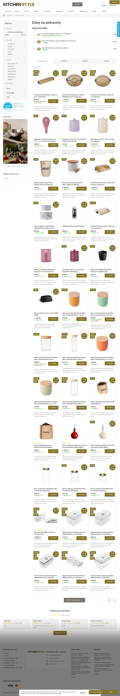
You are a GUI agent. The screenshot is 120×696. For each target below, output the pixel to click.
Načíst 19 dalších (73, 600)
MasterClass (11, 77)
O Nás (6, 653)
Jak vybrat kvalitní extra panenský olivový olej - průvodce (79, 654)
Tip (9, 52)
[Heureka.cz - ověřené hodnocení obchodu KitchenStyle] (15, 106)
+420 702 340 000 (53, 658)
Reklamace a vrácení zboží (11, 663)
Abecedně (106, 61)
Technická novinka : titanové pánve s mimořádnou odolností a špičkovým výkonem (80, 673)
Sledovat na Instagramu (16, 166)
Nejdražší (85, 61)
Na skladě (11, 44)
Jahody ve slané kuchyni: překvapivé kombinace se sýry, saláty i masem (80, 658)
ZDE (60, 693)
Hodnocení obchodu (60, 610)
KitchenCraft (11, 71)
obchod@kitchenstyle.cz (55, 655)
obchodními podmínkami (15, 184)
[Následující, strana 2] (109, 600)
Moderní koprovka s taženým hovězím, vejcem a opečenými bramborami (104, 665)
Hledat (77, 4)
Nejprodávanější (42, 61)
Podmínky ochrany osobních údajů (13, 667)
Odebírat (115, 2)
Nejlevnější (64, 61)
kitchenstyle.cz (52, 664)
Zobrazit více (60, 633)
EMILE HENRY (12, 64)
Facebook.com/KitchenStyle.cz (56, 661)
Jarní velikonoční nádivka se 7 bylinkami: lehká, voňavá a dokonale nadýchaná (103, 670)
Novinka (10, 49)
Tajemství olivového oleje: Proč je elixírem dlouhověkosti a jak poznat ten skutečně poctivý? (81, 662)
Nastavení (82, 693)
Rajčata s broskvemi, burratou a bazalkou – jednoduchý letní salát (102, 654)
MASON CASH (12, 74)
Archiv (73, 677)
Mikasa (10, 79)
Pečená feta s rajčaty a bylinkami (102, 662)
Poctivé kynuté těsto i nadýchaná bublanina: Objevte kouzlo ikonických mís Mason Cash (80, 667)
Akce (10, 46)
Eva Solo (10, 66)
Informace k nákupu (10, 660)
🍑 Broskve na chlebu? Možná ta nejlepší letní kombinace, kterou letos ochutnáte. (103, 658)
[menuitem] (8, 11)
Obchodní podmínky (10, 665)
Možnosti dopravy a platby (11, 658)
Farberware (11, 69)
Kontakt (7, 656)
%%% (10, 54)
